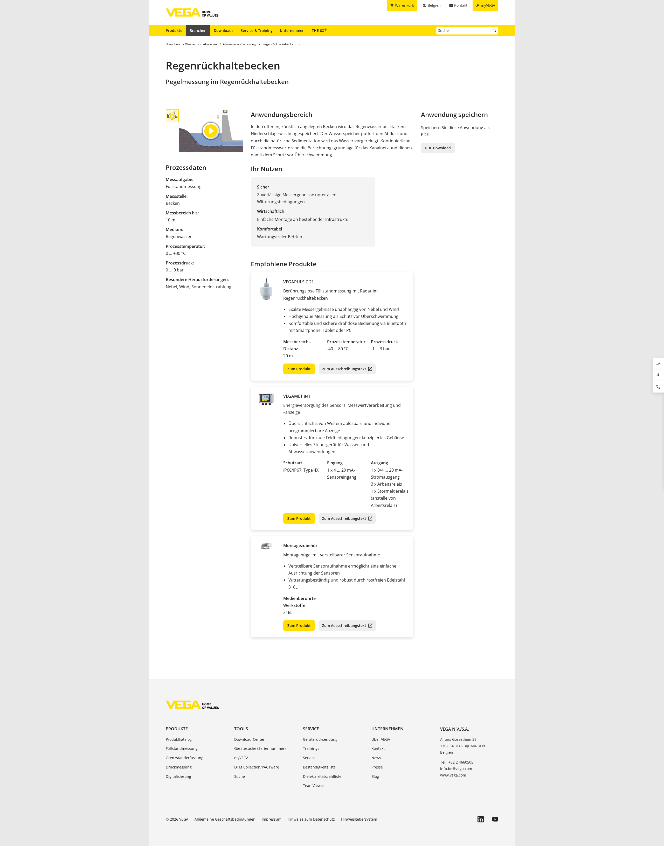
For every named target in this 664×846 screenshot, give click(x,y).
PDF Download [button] (438, 147)
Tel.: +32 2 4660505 (456, 762)
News (376, 757)
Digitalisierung (178, 776)
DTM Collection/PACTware (256, 767)
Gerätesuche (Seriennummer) (260, 748)
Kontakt (378, 748)
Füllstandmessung (182, 748)
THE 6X (319, 30)
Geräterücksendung (320, 739)
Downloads (223, 30)
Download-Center (249, 739)
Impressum (271, 819)
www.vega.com (453, 775)
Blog (375, 776)
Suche (239, 776)
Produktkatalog (179, 739)
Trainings (311, 748)
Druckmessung (179, 767)
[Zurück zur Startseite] (192, 705)
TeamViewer (313, 785)
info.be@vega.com (456, 768)
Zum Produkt (299, 368)
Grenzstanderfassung (184, 757)
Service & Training (257, 30)
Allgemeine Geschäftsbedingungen (225, 819)
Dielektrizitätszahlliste (322, 776)
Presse (377, 767)
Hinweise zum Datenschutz (311, 819)
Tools (241, 729)
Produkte (174, 30)
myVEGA (241, 757)
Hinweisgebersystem (359, 819)
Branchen (198, 30)
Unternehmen (292, 30)
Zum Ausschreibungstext (344, 368)
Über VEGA (380, 739)
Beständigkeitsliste (319, 767)
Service (311, 729)
